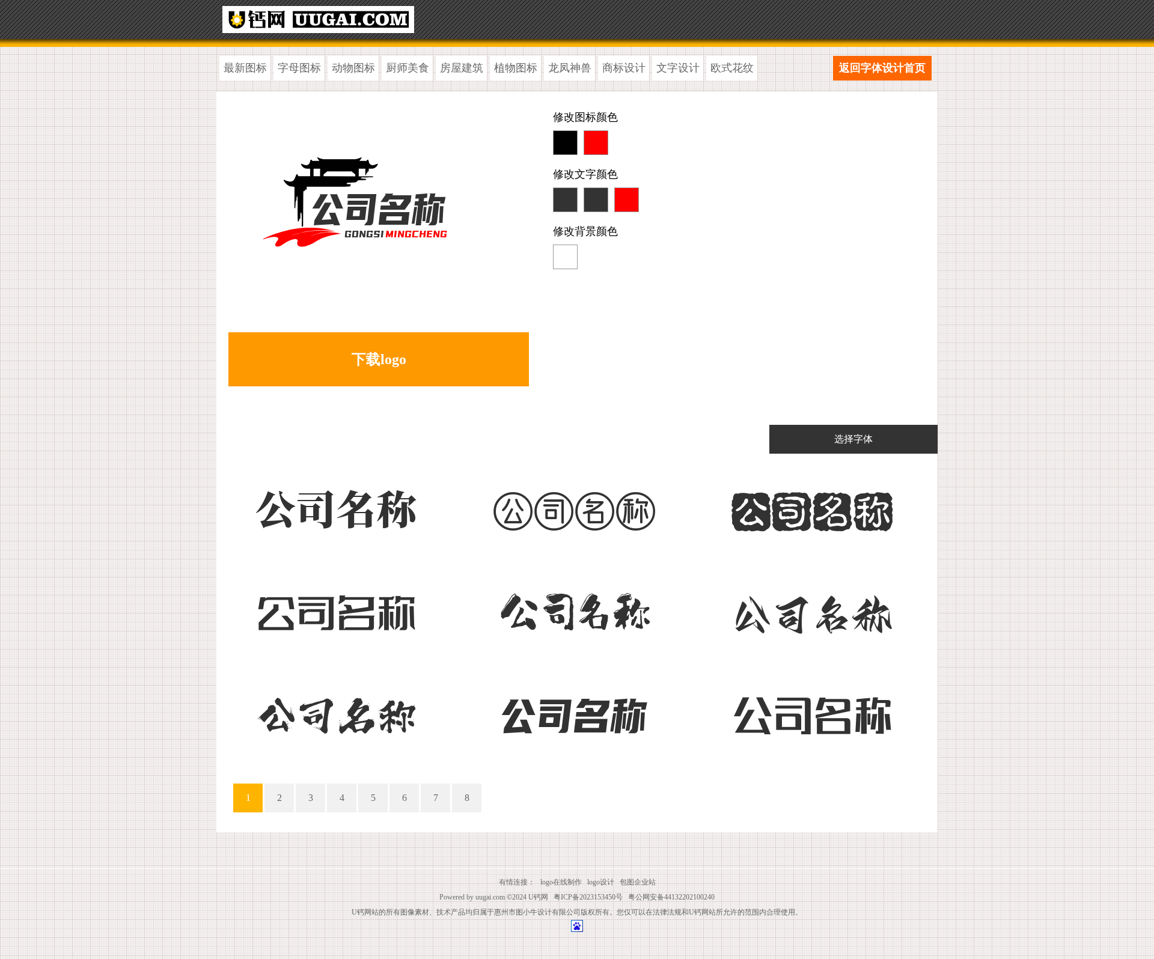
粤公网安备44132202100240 (671, 897)
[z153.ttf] (573, 609)
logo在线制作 (561, 882)
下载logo (379, 359)
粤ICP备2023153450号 (588, 897)
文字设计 (678, 68)
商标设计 (624, 68)
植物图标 (515, 68)
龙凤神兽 (569, 68)
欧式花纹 (732, 68)
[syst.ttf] (335, 506)
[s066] (811, 609)
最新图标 (245, 68)
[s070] (335, 712)
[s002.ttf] (811, 712)
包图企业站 (638, 882)
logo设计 (600, 882)
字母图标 (299, 68)
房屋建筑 (461, 68)
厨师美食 (407, 68)
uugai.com (490, 897)
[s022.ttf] (811, 506)
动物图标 (353, 68)
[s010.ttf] (335, 609)
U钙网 (538, 897)
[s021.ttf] (573, 506)
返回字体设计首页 (882, 68)
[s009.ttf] (573, 712)
